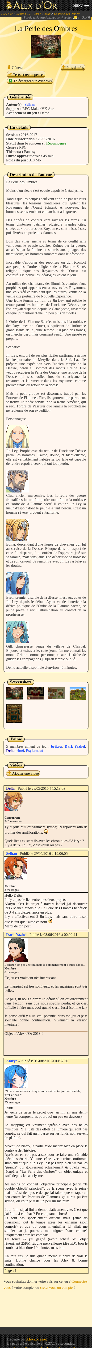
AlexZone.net (36, 1339)
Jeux (47, 14)
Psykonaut (34, 751)
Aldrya (11, 1061)
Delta (10, 751)
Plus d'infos (75, 68)
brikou (56, 746)
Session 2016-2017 (29, 14)
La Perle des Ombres (67, 14)
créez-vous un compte (56, 1287)
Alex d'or (7, 14)
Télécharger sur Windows (32, 81)
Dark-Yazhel (75, 746)
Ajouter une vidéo (25, 773)
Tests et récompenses (28, 75)
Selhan (30, 104)
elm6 (20, 751)
